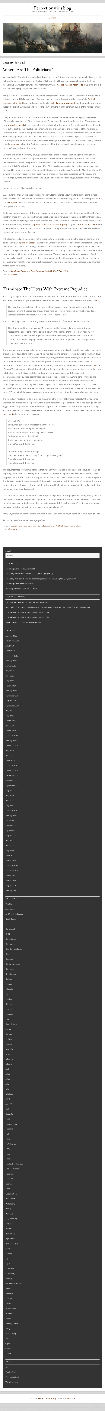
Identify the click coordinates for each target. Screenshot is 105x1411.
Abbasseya (9, 909)
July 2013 (9, 750)
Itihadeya (9, 1059)
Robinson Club (11, 1244)
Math (7, 1134)
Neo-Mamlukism (12, 1169)
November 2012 (12, 775)
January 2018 (11, 661)
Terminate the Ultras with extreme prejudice (45, 289)
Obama (8, 1184)
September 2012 (12, 785)
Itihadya (8, 1064)
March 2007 (10, 880)
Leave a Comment (10, 274)
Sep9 (7, 1264)
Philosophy (10, 1204)
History (8, 1039)
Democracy (25, 271)
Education (9, 989)
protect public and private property (50, 224)
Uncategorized (11, 1323)
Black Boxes (15, 271)
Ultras (78, 526)
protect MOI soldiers (87, 224)
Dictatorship (10, 974)
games (8, 1029)
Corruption (10, 944)
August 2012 (10, 790)
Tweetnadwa (10, 1308)
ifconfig (8, 1044)
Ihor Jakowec (11, 612)
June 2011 (9, 845)
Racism (8, 1228)
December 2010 (12, 870)
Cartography (10, 929)
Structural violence (13, 1283)
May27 (8, 1139)
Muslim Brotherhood (14, 1164)
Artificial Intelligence (14, 914)
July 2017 (9, 671)
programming (11, 1218)
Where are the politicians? (28, 70)
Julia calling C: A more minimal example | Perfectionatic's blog (31, 607)
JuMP (7, 1099)
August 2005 (10, 885)
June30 (8, 1104)
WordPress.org (11, 1382)
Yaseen (8, 1353)
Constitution (10, 939)
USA (7, 1338)
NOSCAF (9, 1179)
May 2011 (9, 850)
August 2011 (10, 835)
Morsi (8, 1154)
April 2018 (10, 651)
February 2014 (11, 736)
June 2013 (9, 755)
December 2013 (12, 746)
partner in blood (28, 242)
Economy (9, 984)
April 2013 (10, 760)
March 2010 (10, 875)
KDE (7, 1109)
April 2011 (10, 855)
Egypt (33, 271)
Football (46, 526)
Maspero (9, 1129)
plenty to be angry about (63, 103)
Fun (7, 1019)
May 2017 (9, 680)
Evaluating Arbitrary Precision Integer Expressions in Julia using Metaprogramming (40, 579)
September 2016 (12, 696)
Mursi (8, 1159)
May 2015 (9, 716)
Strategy (8, 1278)
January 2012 (11, 815)
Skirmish (71, 1398)
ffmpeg (8, 1004)
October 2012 (11, 780)
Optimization (11, 1194)
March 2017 (10, 686)
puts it (96, 300)
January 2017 (11, 690)
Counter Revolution (19, 526)
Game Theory (11, 1024)
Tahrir (61, 271)
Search (8, 551)
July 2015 (9, 710)
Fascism (8, 999)
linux (7, 1119)
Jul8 (7, 1084)
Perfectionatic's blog (52, 8)
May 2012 (9, 805)
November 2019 (12, 641)
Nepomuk (9, 1174)
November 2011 (12, 820)
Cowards (9, 959)
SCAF (55, 271)
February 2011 (11, 865)
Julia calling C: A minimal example (75, 607)
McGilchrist (10, 1144)
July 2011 (9, 840)
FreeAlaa (9, 1014)
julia (7, 1089)
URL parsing (10, 1333)
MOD (7, 1149)
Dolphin (8, 979)
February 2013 (11, 765)
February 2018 (11, 656)
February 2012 (11, 810)
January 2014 (11, 740)
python (8, 1224)
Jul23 (7, 1074)
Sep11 (8, 1258)
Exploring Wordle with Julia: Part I (20, 569)
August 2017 (10, 666)
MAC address (11, 1124)
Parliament (10, 1199)
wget (7, 1343)
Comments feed (12, 1377)
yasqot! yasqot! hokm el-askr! (71, 84)
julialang (9, 1094)
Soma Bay (9, 1268)
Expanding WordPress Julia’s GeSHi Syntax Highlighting (28, 573)
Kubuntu (9, 1114)
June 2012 (9, 800)
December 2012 (12, 770)
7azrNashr (9, 904)
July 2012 (9, 795)
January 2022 (11, 636)
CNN (7, 934)
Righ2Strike (10, 1238)
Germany (9, 1034)
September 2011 (12, 830)
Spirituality (10, 1274)
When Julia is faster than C (32, 622)
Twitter (8, 1313)
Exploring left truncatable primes (19, 583)
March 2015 (10, 720)
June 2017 (9, 676)
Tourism (8, 1298)
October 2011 (11, 825)
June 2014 (9, 726)
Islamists (40, 271)
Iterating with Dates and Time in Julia (21, 589)
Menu (53, 18)
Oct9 (7, 1189)
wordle (8, 1348)
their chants (8, 414)
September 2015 (12, 706)
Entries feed (10, 1372)
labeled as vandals (16, 125)
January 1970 (11, 890)
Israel (7, 1054)
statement (15, 144)
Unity (67, 271)
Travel (8, 1303)
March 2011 (10, 860)
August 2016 (10, 700)
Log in (8, 1367)
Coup (7, 954)
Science (8, 1254)
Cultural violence (12, 964)
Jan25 (52, 526)
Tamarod (9, 1293)
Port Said (18, 103)
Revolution (10, 1234)
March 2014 (10, 730)
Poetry (8, 1208)
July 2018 (9, 646)
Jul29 (7, 1079)
